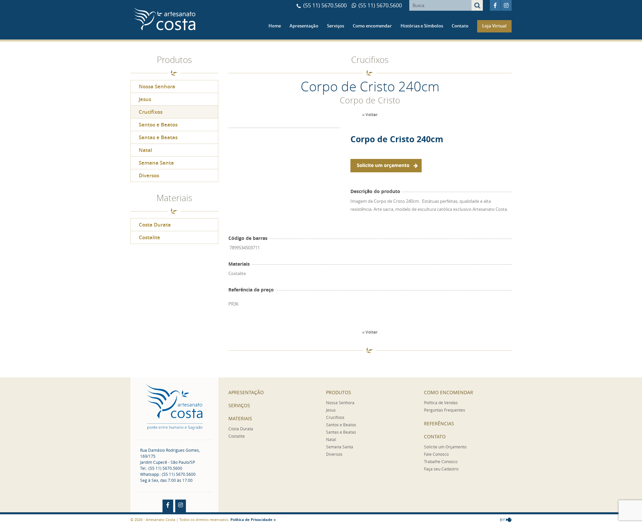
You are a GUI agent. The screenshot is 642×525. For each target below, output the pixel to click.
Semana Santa (156, 162)
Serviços (335, 26)
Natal (145, 150)
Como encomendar (372, 26)
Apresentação (304, 26)
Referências (439, 423)
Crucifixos (151, 111)
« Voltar (370, 114)
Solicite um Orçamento (445, 446)
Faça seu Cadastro (441, 468)
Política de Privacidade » (253, 519)
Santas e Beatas (158, 137)
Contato (460, 26)
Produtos (338, 392)
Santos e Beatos (158, 124)
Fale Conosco (436, 454)
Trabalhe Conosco (440, 461)
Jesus (145, 99)
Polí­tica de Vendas (441, 402)
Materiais (240, 418)
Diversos (149, 175)
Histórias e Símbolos (422, 26)
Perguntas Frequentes (444, 410)
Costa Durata (155, 224)
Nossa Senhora (157, 86)
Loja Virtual (494, 26)
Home (275, 26)
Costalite (149, 237)
